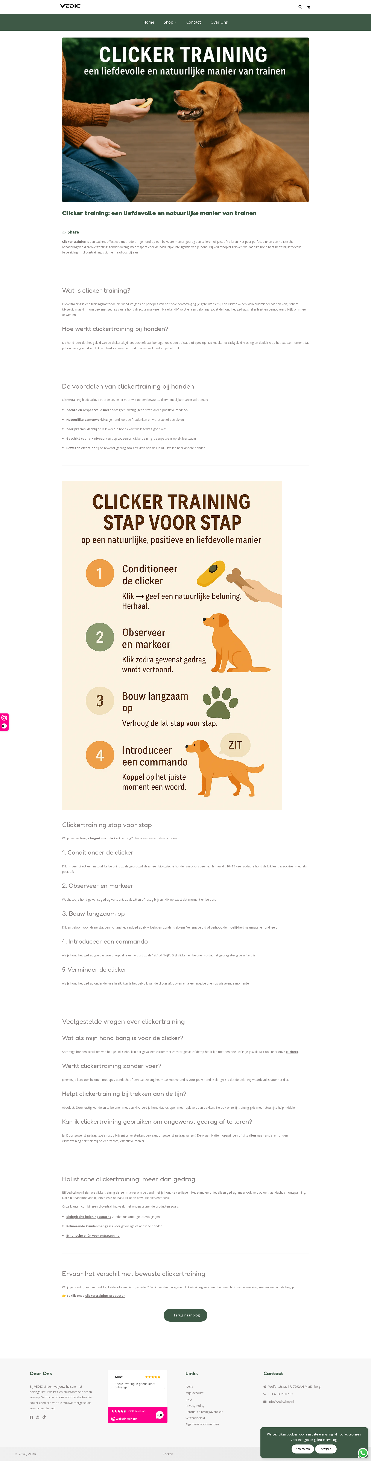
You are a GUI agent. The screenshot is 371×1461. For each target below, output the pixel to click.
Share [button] (73, 232)
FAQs (189, 1387)
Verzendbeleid (195, 1418)
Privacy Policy (195, 1406)
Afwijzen (326, 1449)
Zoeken (168, 1454)
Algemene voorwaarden (202, 1424)
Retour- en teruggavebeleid (204, 1412)
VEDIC (32, 1454)
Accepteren (303, 1449)
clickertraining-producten (105, 1296)
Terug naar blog (186, 1315)
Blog (189, 1399)
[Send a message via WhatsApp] (363, 1453)
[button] (300, 7)
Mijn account (195, 1393)
